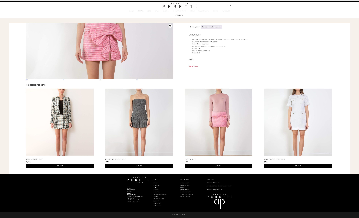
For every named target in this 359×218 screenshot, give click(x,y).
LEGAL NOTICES (184, 183)
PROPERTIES (225, 11)
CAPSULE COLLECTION (179, 11)
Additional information (211, 27)
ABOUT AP (141, 11)
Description (195, 27)
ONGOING (166, 11)
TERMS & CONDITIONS (186, 194)
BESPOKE (215, 11)
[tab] (195, 27)
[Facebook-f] (227, 5)
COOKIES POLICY (185, 185)
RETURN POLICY (184, 189)
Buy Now (60, 165)
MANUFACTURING (204, 11)
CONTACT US (180, 15)
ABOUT (132, 11)
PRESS (149, 11)
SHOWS (157, 11)
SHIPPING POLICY (185, 192)
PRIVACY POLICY (185, 196)
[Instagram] (230, 5)
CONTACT (183, 187)
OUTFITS (192, 11)
